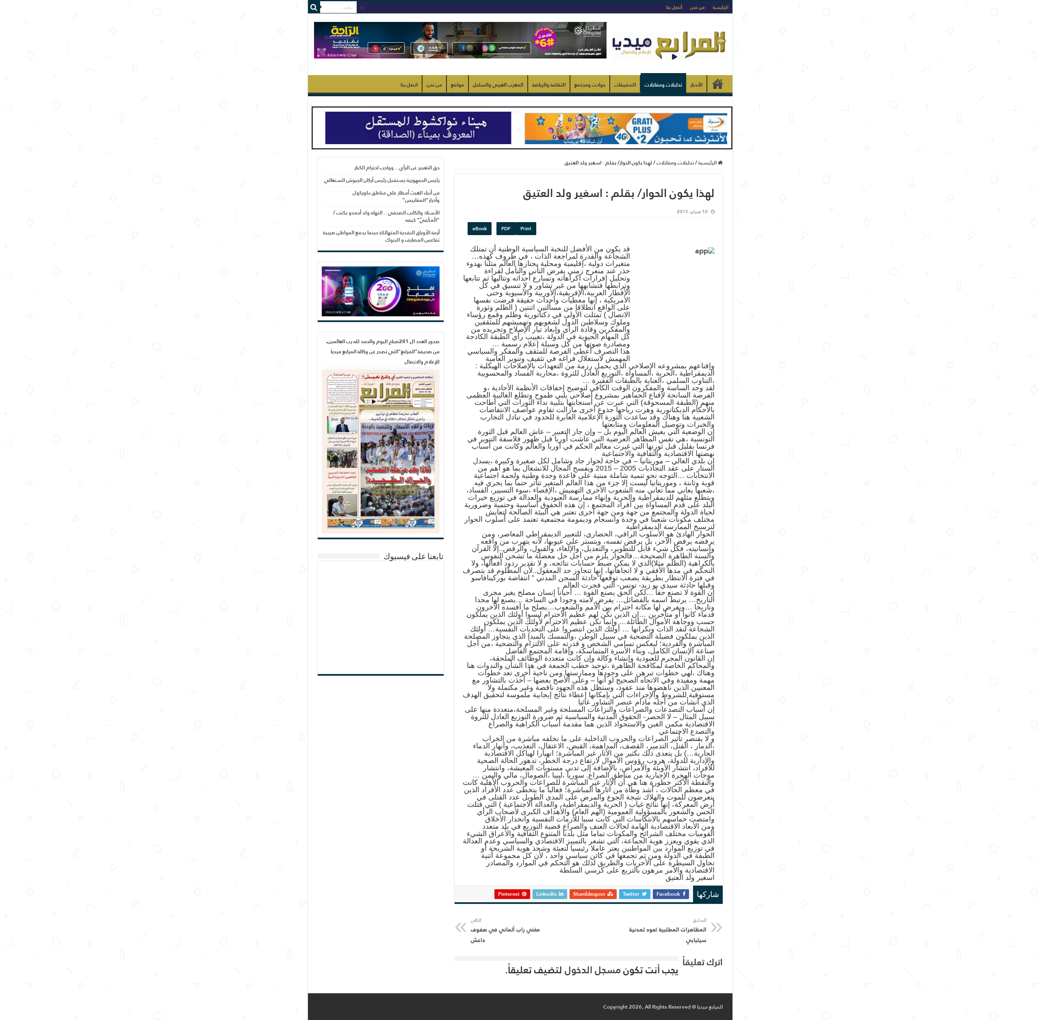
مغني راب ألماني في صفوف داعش (505, 930)
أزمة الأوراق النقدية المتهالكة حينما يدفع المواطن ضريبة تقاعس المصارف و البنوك (381, 236)
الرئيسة (720, 7)
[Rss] (363, 8)
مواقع (457, 85)
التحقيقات (625, 85)
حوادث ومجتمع (589, 85)
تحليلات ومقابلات (663, 85)
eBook (479, 228)
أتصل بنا (674, 7)
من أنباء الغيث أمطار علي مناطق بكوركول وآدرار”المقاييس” (396, 196)
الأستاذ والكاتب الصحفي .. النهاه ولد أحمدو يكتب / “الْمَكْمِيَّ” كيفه (386, 216)
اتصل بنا (409, 85)
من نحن (697, 7)
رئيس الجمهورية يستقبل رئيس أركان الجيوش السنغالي (382, 180)
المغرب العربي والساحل (498, 85)
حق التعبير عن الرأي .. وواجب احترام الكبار (397, 167)
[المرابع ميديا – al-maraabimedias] (669, 44)
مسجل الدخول (593, 970)
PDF (506, 228)
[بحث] (314, 7)
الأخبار (696, 85)
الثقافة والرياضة (549, 85)
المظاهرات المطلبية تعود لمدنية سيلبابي (667, 930)
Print (525, 228)
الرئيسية (717, 83)
